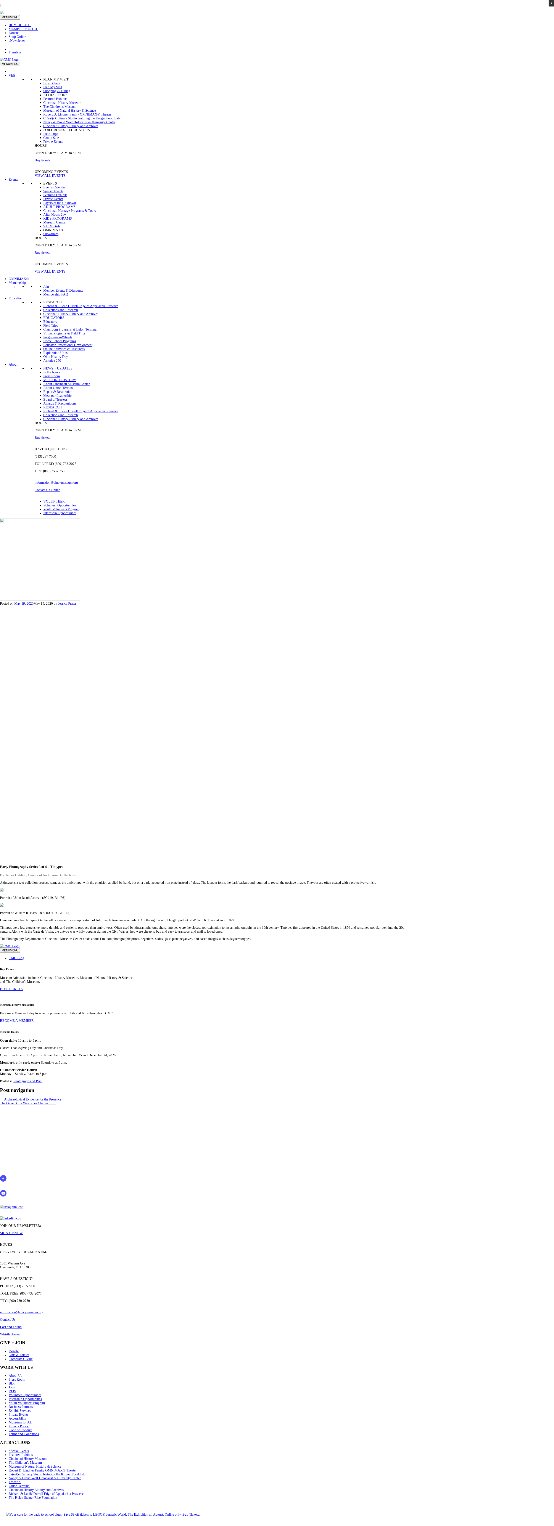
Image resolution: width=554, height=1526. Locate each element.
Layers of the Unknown (59, 203)
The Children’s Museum (59, 106)
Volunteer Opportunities (59, 505)
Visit (12, 75)
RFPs (12, 1391)
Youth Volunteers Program (61, 509)
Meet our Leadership (57, 395)
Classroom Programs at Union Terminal (70, 329)
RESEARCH (52, 407)
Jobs (12, 1387)
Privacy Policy (19, 1426)
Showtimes (50, 234)
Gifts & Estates (19, 1355)
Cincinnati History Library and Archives (70, 126)
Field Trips (50, 134)
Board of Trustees (55, 399)
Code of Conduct (20, 1430)
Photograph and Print (27, 1081)
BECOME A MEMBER (17, 1020)
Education (16, 298)
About (13, 364)
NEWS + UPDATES (57, 368)
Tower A (15, 1482)
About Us (15, 1375)
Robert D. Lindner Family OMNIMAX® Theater (77, 114)
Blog (12, 1383)
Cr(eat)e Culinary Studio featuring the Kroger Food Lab (81, 118)
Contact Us (7, 1319)
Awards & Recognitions (59, 403)
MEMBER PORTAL (23, 29)
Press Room (51, 376)
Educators (50, 321)
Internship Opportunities (59, 513)
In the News (51, 372)
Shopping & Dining (56, 91)
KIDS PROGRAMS (57, 218)
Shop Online (17, 37)
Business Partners (21, 1407)
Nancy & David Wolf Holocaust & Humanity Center (79, 122)
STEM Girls (51, 226)
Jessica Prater (67, 603)
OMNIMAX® (19, 279)
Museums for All (20, 1422)
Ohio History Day (55, 356)
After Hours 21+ (54, 214)
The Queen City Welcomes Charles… (28, 1103)
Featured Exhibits (55, 99)
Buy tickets (42, 160)
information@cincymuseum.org (56, 482)
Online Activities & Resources (64, 349)
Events (13, 179)
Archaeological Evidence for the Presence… (32, 1099)
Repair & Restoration (57, 392)
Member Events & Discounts (63, 290)
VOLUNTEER (54, 501)
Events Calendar (54, 187)
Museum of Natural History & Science (69, 110)
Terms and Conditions (24, 1434)
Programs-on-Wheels (57, 337)
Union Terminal (19, 1486)
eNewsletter (17, 40)
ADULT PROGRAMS (59, 207)
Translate (15, 52)
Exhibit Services (20, 1410)
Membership (17, 282)
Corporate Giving (21, 1359)
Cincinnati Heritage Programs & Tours (69, 210)
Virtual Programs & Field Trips (64, 333)
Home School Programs (59, 341)
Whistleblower (10, 1334)
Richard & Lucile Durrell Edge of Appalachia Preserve (80, 306)
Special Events (53, 191)
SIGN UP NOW (11, 1233)
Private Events (53, 141)
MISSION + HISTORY (59, 380)
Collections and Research (60, 310)
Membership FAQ (55, 294)
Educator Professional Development (67, 345)
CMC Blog (16, 958)
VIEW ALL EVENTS (50, 175)
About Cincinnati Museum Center (66, 384)
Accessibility (17, 1418)
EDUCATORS (53, 318)
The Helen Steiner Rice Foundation (33, 1497)
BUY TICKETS (20, 25)
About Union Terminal (58, 388)
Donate (14, 33)
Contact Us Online (47, 490)
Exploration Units (55, 353)
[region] (277, 731)
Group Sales (51, 138)
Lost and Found (11, 1327)
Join (46, 286)
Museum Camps (54, 222)
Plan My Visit (52, 87)
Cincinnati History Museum (62, 102)
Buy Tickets (51, 83)
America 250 (52, 360)
